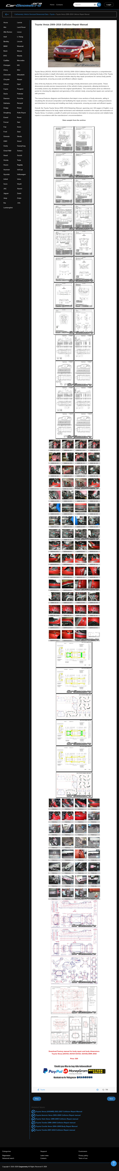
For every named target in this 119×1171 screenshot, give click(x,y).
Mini (18, 70)
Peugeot (20, 89)
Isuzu (5, 184)
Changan (6, 65)
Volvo (19, 179)
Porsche (20, 98)
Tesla (19, 160)
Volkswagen (21, 174)
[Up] (114, 1163)
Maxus (19, 51)
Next (111, 1099)
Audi (5, 37)
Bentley (6, 41)
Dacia (5, 94)
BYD (5, 56)
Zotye (19, 198)
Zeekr (19, 193)
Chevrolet (7, 75)
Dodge (5, 108)
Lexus (19, 32)
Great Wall (7, 151)
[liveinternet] (111, 1167)
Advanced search (8, 1158)
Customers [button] (83, 1151)
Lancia (19, 22)
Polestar (20, 94)
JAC (5, 189)
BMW (5, 46)
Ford (5, 132)
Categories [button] (6, 1151)
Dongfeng (7, 113)
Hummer (6, 170)
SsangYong (21, 146)
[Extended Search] (95, 5)
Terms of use (83, 1158)
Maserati (20, 46)
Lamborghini (8, 208)
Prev (37, 1099)
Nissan (19, 79)
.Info (18, 203)
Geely (5, 146)
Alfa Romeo (7, 32)
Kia (4, 203)
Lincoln (19, 41)
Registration (6, 1155)
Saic (18, 122)
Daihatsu (6, 103)
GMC (5, 141)
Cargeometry (23, 1167)
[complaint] (98, 1090)
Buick (5, 51)
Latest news (44, 1155)
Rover (19, 117)
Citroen (6, 84)
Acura (5, 22)
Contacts (59, 5)
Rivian (19, 108)
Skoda (19, 136)
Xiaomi (19, 189)
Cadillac (6, 60)
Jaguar (6, 193)
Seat (18, 132)
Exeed (5, 117)
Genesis (6, 136)
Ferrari (5, 122)
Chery (5, 70)
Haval (5, 155)
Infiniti (5, 179)
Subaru (19, 151)
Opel (19, 84)
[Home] (7, 14)
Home (52, 5)
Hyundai (6, 174)
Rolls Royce (21, 113)
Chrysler (6, 79)
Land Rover (21, 27)
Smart (19, 141)
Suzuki (19, 155)
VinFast (20, 170)
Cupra (5, 89)
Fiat (4, 127)
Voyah (19, 184)
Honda (5, 160)
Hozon (5, 165)
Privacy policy (83, 1155)
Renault (20, 103)
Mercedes (20, 60)
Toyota (20, 165)
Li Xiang (20, 37)
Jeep (5, 198)
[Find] (99, 5)
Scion (19, 127)
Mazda (19, 56)
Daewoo (6, 98)
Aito (4, 27)
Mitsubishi (20, 75)
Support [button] (43, 1151)
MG (18, 65)
